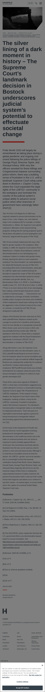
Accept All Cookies (22, 688)
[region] (22, 677)
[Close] (42, 665)
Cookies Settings (22, 682)
